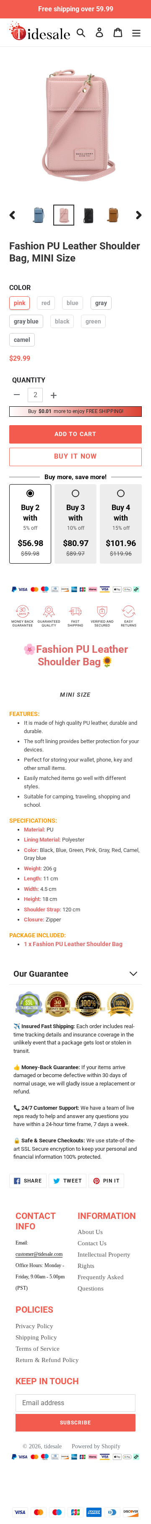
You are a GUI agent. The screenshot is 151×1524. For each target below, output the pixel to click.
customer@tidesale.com (39, 1254)
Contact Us (92, 1243)
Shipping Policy (36, 1337)
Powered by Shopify (96, 1446)
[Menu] (136, 32)
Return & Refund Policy (47, 1360)
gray (101, 303)
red (46, 303)
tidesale (53, 1446)
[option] (38, 215)
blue (72, 303)
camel (22, 339)
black (62, 321)
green (93, 321)
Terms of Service (38, 1348)
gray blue (26, 321)
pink (19, 303)
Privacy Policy (34, 1326)
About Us (90, 1232)
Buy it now (75, 456)
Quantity (28, 380)
